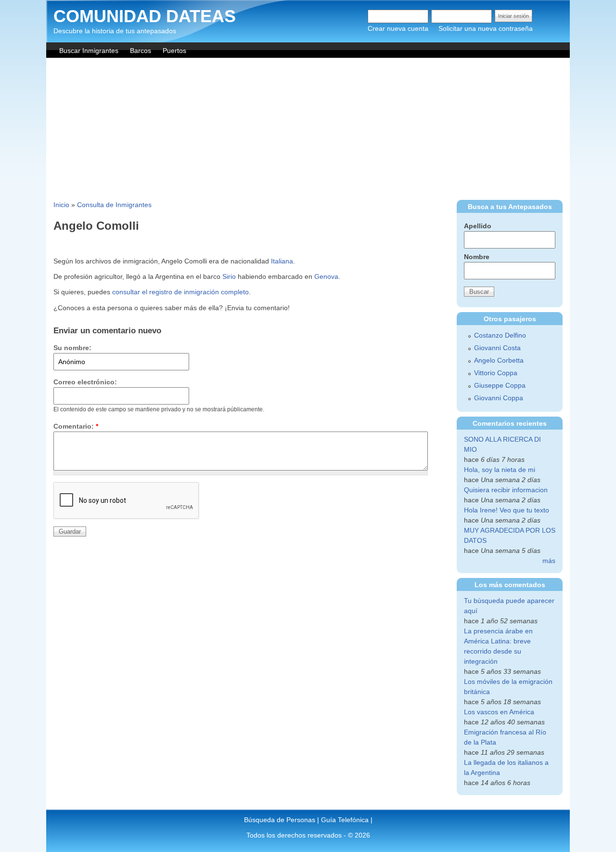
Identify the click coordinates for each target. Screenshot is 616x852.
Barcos (140, 50)
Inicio (61, 205)
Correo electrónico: (85, 382)
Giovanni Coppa (498, 398)
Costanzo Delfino (500, 335)
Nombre (476, 257)
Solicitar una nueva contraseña (485, 28)
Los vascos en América (499, 712)
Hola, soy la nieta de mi (499, 469)
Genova (326, 276)
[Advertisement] (308, 130)
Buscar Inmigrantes (88, 50)
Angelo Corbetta (499, 360)
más (548, 560)
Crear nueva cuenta (398, 28)
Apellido (477, 226)
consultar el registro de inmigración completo (180, 292)
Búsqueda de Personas (279, 820)
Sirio (229, 276)
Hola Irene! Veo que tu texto (506, 510)
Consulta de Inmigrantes (114, 205)
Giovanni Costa (497, 348)
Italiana (282, 261)
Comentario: (75, 426)
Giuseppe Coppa (500, 385)
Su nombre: (72, 348)
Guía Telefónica (345, 820)
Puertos (174, 50)
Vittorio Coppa (495, 373)
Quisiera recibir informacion (506, 490)
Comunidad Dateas (144, 16)
